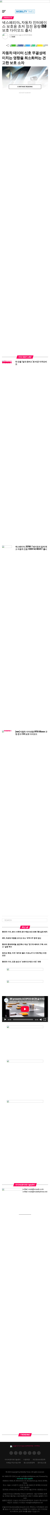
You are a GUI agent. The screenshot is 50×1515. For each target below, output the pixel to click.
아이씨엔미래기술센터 (13, 1459)
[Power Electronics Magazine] (25, 1102)
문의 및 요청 (42, 1462)
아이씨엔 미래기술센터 (25, 1478)
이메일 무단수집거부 (13, 1462)
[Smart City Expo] (25, 1027)
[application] (25, 1009)
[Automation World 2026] (25, 970)
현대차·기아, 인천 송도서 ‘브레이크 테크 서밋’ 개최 (21, 962)
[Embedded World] (25, 1062)
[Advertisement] (25, 119)
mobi (13, 37)
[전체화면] (45, 1019)
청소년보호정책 (29, 1462)
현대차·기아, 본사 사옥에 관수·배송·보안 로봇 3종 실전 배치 (24, 932)
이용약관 (26, 1459)
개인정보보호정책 (39, 1459)
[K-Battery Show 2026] (25, 982)
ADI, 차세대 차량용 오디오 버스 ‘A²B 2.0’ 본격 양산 (21, 938)
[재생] (5, 1019)
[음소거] (41, 1019)
